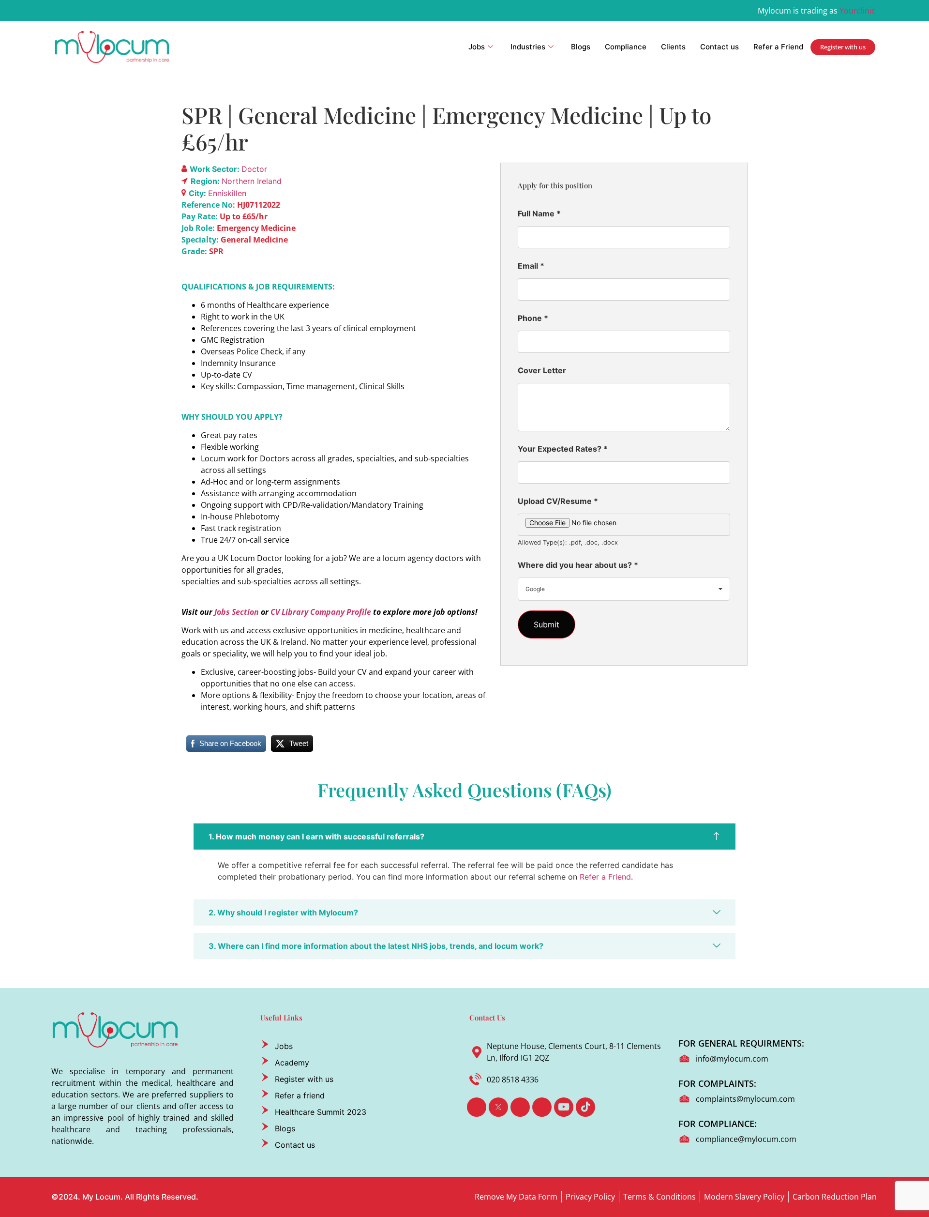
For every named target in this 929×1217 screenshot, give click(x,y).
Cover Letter (542, 370)
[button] (464, 836)
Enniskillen (227, 193)
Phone (533, 318)
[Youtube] (563, 1107)
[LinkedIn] (520, 1107)
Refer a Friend (778, 46)
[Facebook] (476, 1107)
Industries (527, 46)
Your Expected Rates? (563, 449)
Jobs (476, 46)
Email (531, 266)
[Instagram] (542, 1107)
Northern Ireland (252, 181)
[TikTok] (585, 1107)
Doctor (254, 169)
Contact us (719, 46)
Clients (673, 46)
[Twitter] (498, 1107)
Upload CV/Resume (558, 501)
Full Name (539, 213)
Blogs (580, 46)
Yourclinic (857, 10)
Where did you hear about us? (578, 565)
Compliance (625, 46)
